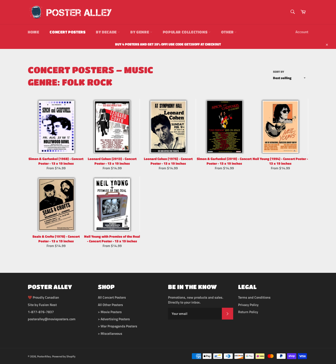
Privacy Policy (248, 304)
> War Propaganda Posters (117, 326)
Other (228, 32)
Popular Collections (185, 32)
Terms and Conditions (254, 297)
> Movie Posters (110, 311)
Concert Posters (67, 32)
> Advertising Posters (114, 318)
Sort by (278, 72)
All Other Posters (110, 304)
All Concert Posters (112, 297)
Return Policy (248, 311)
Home (33, 32)
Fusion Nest (48, 304)
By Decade (107, 32)
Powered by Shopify (64, 356)
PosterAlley (44, 356)
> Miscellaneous (110, 333)
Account (301, 32)
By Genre (140, 32)
